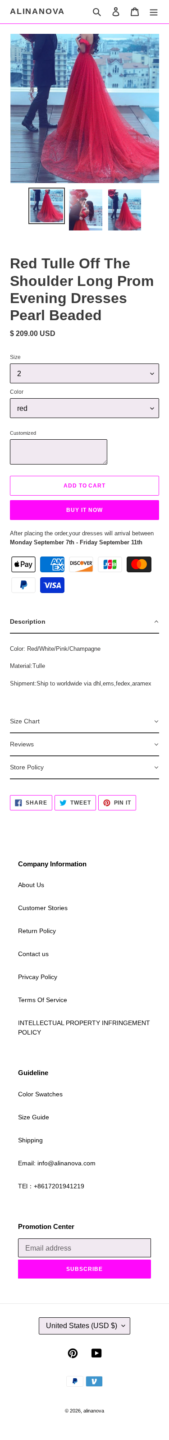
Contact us (33, 953)
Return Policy (37, 930)
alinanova (37, 11)
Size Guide (33, 1117)
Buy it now (84, 510)
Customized (23, 433)
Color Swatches (40, 1094)
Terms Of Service (42, 999)
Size (15, 357)
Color (16, 392)
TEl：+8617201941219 (51, 1186)
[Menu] (153, 11)
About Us (31, 884)
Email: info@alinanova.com (57, 1163)
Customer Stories (43, 907)
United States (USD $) (81, 1326)
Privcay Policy (37, 976)
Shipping (30, 1140)
